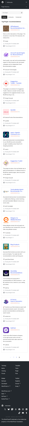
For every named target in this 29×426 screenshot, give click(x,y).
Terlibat (17, 378)
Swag (17, 386)
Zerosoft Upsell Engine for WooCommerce (17, 53)
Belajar (3, 378)
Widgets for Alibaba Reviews (15, 218)
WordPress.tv (5, 386)
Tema (16, 368)
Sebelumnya (10, 357)
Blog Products (14, 244)
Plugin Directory (5, 6)
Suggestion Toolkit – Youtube (15, 82)
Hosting (3, 371)
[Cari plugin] (21, 12)
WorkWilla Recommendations (16, 272)
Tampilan (17, 365)
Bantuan (3, 381)
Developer (4, 383)
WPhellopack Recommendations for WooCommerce (17, 27)
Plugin (16, 371)
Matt (3, 393)
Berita (3, 368)
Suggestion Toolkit (16, 161)
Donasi (18, 383)
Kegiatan (17, 381)
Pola (16, 373)
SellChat (13, 328)
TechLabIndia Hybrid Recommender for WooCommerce (16, 190)
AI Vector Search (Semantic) (16, 300)
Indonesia (7, 405)
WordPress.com (6, 391)
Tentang (3, 365)
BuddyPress (5, 399)
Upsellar (13, 110)
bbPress (4, 396)
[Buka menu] (26, 2)
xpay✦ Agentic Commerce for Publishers (15, 133)
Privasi (3, 373)
